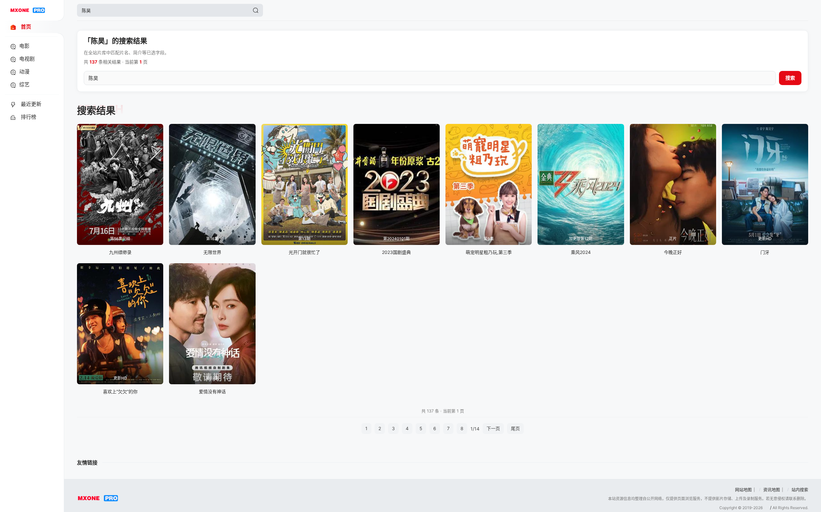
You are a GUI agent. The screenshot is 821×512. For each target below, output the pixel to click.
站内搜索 (799, 489)
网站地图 (743, 489)
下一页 (493, 428)
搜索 (790, 78)
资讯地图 (771, 489)
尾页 (515, 428)
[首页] (28, 10)
